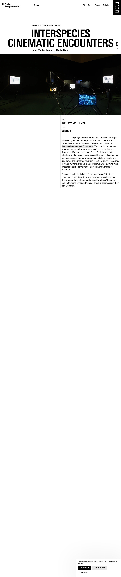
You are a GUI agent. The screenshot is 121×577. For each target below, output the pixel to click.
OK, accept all (84, 567)
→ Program (36, 5)
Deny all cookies (99, 567)
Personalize (83, 572)
